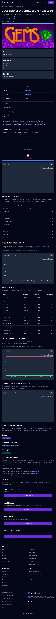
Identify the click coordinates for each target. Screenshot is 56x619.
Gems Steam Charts (20, 6)
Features (6, 103)
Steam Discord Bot (7, 595)
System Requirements (10, 116)
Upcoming (31, 561)
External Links (7, 107)
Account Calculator (7, 604)
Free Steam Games (34, 577)
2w (5, 164)
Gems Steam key (47, 246)
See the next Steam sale (27, 536)
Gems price (9, 250)
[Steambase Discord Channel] (28, 601)
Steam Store (35, 471)
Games (6, 6)
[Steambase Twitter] (33, 601)
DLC (3, 552)
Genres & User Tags (9, 112)
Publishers (5, 582)
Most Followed (33, 555)
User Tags (5, 577)
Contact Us (38, 616)
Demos (4, 555)
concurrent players (13, 16)
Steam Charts (6, 561)
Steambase (30, 596)
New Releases (32, 558)
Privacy (17, 616)
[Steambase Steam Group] (31, 601)
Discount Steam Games (35, 574)
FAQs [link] (47, 124)
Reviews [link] (16, 121)
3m (8, 164)
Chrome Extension (7, 592)
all (15, 164)
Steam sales (18, 290)
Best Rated (32, 549)
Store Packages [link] (8, 124)
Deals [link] (42, 121)
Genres (4, 571)
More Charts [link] (39, 124)
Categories (5, 574)
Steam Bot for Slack (7, 598)
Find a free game (27, 495)
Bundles (4, 558)
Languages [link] (30, 124)
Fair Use (27, 616)
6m (8, 255)
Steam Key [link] (34, 121)
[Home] (2, 6)
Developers (5, 580)
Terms (21, 616)
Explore (51, 2)
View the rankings (27, 509)
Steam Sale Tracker (34, 571)
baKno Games (27, 90)
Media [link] (22, 124)
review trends (23, 16)
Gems (11, 6)
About (32, 616)
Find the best (27, 523)
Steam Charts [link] (7, 121)
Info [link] (16, 124)
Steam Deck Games (34, 564)
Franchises (5, 585)
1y (12, 164)
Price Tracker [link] (25, 121)
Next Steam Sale (7, 601)
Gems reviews (33, 346)
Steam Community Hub (33, 473)
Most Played (32, 552)
